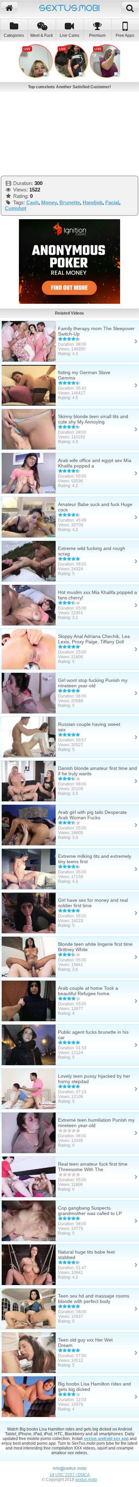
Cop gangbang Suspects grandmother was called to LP (90, 1210)
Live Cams (69, 35)
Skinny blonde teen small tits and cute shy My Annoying (93, 419)
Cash (32, 202)
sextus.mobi (86, 1479)
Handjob (93, 202)
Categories (14, 35)
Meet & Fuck (41, 35)
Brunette (69, 202)
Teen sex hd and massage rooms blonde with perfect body (93, 1298)
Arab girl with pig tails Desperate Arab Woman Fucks (92, 814)
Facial (112, 202)
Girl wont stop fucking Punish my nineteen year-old (93, 683)
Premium (97, 35)
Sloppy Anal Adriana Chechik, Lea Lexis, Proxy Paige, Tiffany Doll (94, 639)
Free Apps (125, 35)
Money (49, 202)
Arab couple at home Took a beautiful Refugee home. (88, 990)
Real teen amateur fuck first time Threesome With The (93, 1166)
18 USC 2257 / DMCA (70, 1474)
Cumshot (15, 208)
